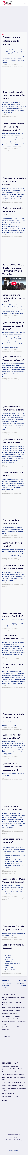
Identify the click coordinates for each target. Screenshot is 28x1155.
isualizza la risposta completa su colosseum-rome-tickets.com (13, 832)
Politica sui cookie (14, 1137)
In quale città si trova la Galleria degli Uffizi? (14, 1082)
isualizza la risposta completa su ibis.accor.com (12, 317)
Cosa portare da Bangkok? (21, 983)
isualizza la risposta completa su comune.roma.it (12, 466)
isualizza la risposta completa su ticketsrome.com (12, 658)
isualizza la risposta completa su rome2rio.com (12, 202)
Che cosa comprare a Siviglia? (10, 1066)
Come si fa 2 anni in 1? (8, 1093)
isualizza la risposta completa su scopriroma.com (12, 630)
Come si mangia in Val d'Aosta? (10, 1072)
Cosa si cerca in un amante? (9, 1013)
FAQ (3, 34)
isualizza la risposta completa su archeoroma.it (12, 729)
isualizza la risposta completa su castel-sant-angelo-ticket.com (13, 898)
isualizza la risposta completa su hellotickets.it (12, 351)
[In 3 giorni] (7, 3)
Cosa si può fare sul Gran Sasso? (11, 1010)
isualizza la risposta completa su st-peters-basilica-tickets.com (13, 585)
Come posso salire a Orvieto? (10, 1096)
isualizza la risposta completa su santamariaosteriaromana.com (9, 872)
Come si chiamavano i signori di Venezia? (13, 1074)
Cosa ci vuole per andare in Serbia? (11, 1019)
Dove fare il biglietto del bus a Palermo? (13, 1085)
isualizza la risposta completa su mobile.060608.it (12, 559)
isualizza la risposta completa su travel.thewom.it (12, 66)
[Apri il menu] (24, 3)
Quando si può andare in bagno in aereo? (13, 1007)
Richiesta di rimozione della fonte (11, 64)
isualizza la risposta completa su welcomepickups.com (13, 687)
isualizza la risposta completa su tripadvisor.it (11, 150)
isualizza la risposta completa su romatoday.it (12, 493)
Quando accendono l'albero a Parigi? (12, 1069)
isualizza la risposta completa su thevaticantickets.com (9, 117)
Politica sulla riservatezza (14, 1134)
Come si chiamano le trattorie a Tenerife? (7, 984)
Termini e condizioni (12, 1140)
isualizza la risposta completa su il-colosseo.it (12, 236)
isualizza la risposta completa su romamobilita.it (12, 434)
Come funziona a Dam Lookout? (11, 1016)
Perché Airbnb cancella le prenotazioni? (13, 1032)
